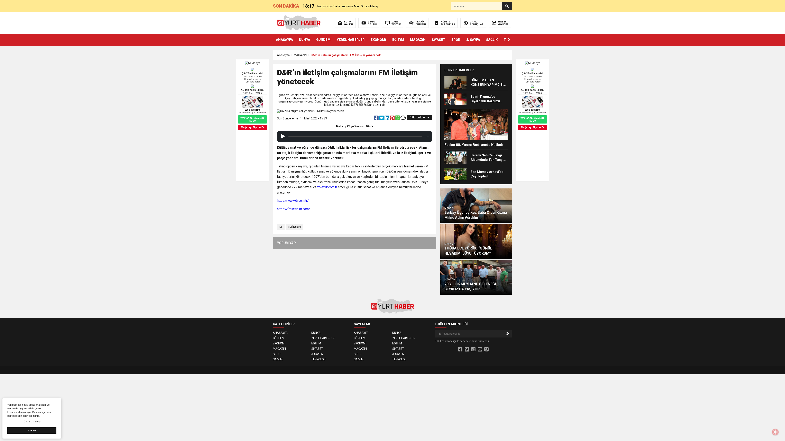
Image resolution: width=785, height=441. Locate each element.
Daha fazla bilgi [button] (32, 421)
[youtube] (480, 349)
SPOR (455, 40)
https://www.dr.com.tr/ (293, 201)
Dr (280, 226)
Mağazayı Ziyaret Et (532, 127)
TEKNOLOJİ (318, 359)
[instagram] (473, 349)
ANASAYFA (284, 40)
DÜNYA (304, 40)
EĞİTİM (398, 40)
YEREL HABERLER (350, 40)
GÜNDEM (323, 40)
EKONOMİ (378, 40)
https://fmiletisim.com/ (293, 209)
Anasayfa (283, 55)
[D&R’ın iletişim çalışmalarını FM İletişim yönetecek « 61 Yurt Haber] (299, 22)
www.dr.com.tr (327, 187)
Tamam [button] (32, 430)
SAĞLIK (492, 40)
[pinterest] (392, 118)
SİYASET (438, 40)
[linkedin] (387, 118)
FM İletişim (294, 226)
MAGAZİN (418, 40)
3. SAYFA (473, 40)
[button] (509, 40)
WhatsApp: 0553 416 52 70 (532, 119)
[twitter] (382, 118)
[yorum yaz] (403, 118)
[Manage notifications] (775, 432)
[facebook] (376, 118)
